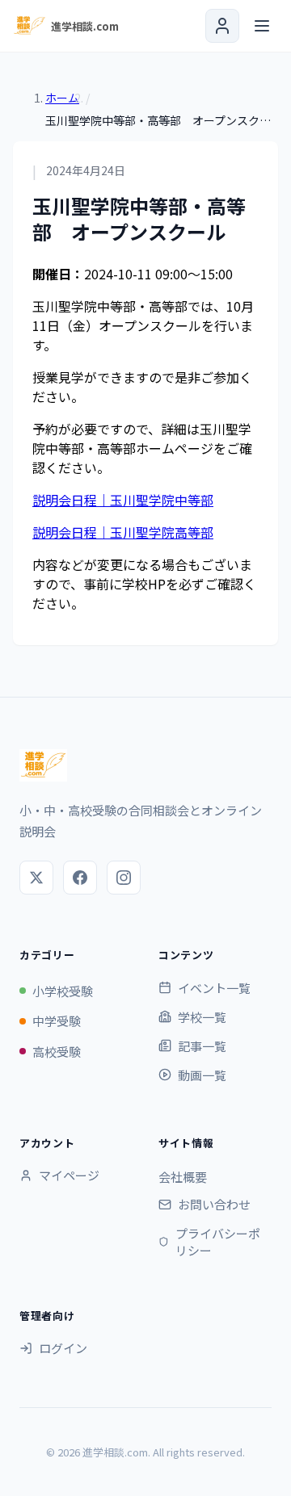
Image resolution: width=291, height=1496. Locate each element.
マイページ (69, 1175)
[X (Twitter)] (36, 878)
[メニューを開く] (262, 26)
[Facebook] (80, 878)
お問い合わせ (214, 1204)
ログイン (63, 1347)
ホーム (62, 98)
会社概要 (182, 1176)
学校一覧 (202, 1016)
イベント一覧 (214, 987)
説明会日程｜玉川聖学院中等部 (122, 499)
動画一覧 (202, 1074)
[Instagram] (124, 878)
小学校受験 (62, 991)
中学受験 (56, 1020)
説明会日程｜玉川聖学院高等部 (122, 532)
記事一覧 (202, 1045)
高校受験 (56, 1051)
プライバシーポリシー (217, 1242)
